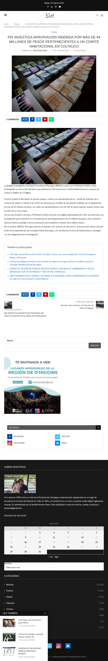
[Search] (97, 15)
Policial (17, 24)
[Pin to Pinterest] (45, 119)
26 (68, 547)
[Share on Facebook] (32, 119)
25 (54, 547)
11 (54, 538)
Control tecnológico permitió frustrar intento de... (30, 635)
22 (11, 547)
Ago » (57, 557)
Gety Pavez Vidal (40, 51)
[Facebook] (47, 7)
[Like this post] (26, 119)
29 (11, 552)
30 (25, 552)
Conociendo (55, 621)
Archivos (8, 564)
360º (55, 628)
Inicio (6, 24)
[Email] (60, 7)
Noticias (55, 585)
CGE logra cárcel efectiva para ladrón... (29, 621)
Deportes (55, 603)
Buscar (10, 341)
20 (82, 542)
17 (40, 542)
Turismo (55, 609)
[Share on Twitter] (38, 119)
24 (40, 547)
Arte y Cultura (55, 615)
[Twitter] (52, 7)
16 (25, 542)
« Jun (51, 557)
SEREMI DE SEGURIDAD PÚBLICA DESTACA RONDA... (29, 651)
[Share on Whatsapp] (51, 119)
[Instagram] (56, 7)
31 (40, 552)
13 (82, 538)
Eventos (55, 591)
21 (96, 542)
